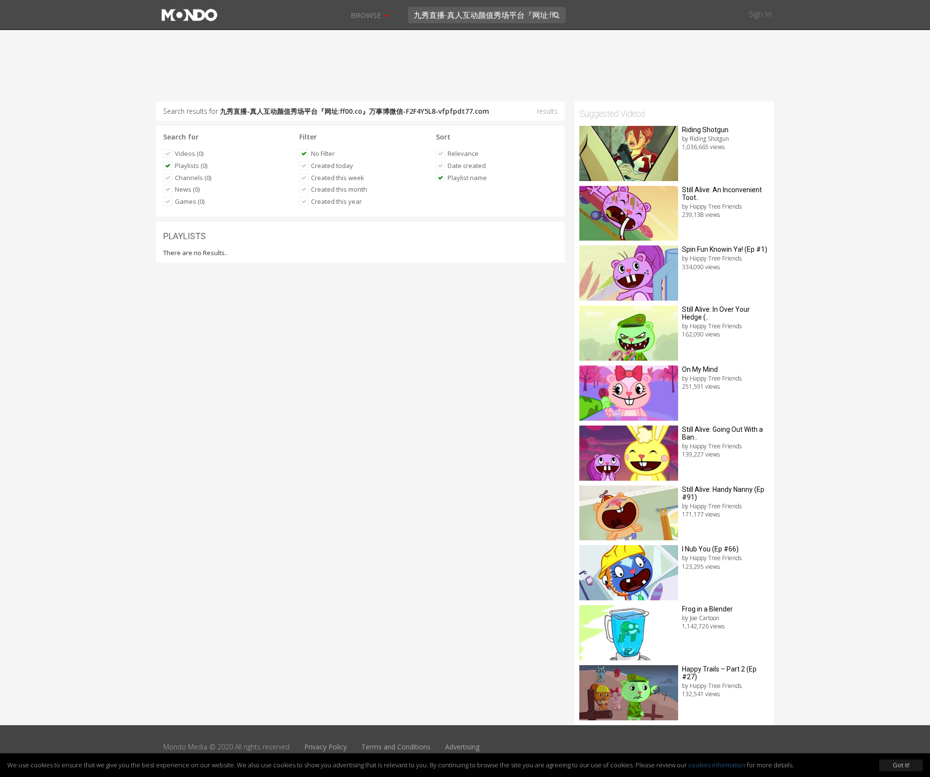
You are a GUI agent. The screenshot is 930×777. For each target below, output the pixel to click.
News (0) (187, 189)
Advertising (462, 746)
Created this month (339, 189)
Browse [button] (367, 15)
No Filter (323, 153)
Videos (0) (189, 153)
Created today (332, 165)
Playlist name (467, 177)
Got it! (901, 765)
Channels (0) (193, 177)
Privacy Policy (325, 746)
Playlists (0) (191, 165)
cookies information (716, 765)
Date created (467, 165)
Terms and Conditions (396, 746)
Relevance (463, 153)
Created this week (337, 177)
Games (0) (189, 201)
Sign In (760, 14)
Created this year (336, 201)
